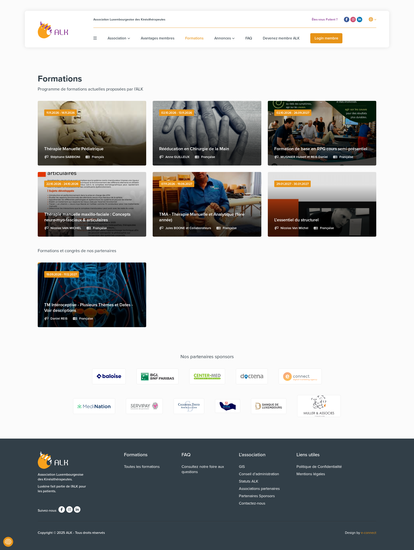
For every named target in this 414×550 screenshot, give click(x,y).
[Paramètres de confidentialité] (8, 542)
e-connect (368, 532)
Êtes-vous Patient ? (324, 19)
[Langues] (372, 19)
